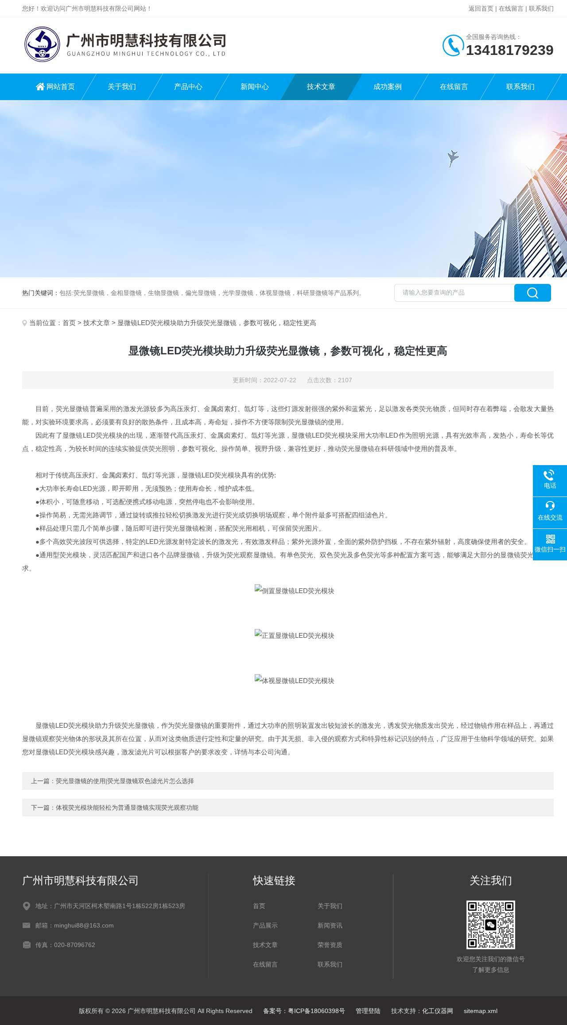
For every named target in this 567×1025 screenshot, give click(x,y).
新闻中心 (255, 86)
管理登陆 (368, 1010)
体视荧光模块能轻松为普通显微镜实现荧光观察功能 (127, 807)
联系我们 (541, 8)
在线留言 (511, 8)
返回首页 (481, 8)
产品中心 (188, 86)
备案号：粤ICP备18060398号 (304, 1010)
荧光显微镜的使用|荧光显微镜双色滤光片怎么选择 (125, 780)
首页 (69, 322)
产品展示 (265, 925)
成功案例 (387, 86)
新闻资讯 (330, 925)
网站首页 (61, 86)
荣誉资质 (330, 944)
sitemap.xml (480, 1010)
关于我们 (122, 86)
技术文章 (321, 86)
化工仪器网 (437, 1010)
